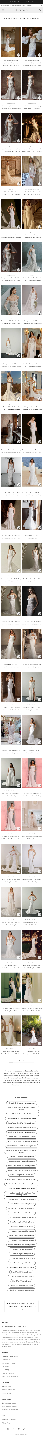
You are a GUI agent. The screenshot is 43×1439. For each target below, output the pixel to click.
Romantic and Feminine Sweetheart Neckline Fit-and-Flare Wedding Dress (11, 236)
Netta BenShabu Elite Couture (11, 60)
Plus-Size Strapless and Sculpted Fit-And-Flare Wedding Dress (32, 236)
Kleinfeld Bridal (5, 5)
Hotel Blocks (23, 5)
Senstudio (32, 275)
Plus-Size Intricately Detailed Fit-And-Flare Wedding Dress (11, 537)
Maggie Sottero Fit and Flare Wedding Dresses (22, 1127)
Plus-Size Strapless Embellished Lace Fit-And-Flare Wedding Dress (11, 967)
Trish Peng (32, 748)
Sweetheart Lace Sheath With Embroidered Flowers (11, 494)
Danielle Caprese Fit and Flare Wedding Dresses (21, 1146)
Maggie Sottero (11, 103)
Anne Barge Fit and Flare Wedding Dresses (22, 1161)
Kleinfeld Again (14, 5)
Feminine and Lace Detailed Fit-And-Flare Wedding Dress (32, 64)
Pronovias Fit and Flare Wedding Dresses (21, 1157)
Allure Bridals (11, 232)
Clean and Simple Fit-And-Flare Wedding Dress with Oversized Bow (11, 408)
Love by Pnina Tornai (32, 833)
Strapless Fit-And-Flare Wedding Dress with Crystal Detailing (11, 365)
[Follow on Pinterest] (13, 1429)
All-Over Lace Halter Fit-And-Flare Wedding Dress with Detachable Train (32, 279)
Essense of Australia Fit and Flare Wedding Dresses (22, 1114)
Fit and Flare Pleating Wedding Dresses (22, 1240)
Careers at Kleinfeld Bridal (10, 1356)
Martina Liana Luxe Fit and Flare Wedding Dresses (21, 1184)
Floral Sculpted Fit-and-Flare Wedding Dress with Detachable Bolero (11, 881)
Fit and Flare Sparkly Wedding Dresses (22, 1276)
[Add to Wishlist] (18, 55)
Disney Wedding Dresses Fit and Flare (21, 1175)
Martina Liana (32, 662)
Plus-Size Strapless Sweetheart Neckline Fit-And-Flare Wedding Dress (11, 150)
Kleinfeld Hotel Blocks (8, 1390)
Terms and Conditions (9, 1419)
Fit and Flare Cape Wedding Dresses (22, 1254)
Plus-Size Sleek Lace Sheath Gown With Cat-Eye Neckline (11, 623)
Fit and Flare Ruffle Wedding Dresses (21, 1285)
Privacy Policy (6, 1423)
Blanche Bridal (11, 447)
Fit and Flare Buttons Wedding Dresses (22, 1213)
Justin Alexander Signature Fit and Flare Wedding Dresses (21, 1151)
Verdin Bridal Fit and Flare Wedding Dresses (21, 1166)
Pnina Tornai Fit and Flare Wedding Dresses (21, 1123)
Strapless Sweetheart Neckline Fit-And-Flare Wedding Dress (11, 279)
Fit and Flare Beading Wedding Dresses (22, 1231)
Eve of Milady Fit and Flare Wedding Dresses (21, 1208)
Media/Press (6, 1360)
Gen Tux (30, 5)
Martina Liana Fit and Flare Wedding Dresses (22, 1137)
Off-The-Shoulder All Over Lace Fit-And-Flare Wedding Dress (11, 193)
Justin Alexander (11, 361)
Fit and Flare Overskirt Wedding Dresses (22, 1267)
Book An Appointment (9, 1403)
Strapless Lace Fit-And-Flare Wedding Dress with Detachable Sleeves (32, 709)
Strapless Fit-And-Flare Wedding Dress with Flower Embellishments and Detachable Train (32, 322)
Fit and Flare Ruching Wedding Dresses (22, 1263)
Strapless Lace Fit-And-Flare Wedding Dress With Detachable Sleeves (11, 1010)
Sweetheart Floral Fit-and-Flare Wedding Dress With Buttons (32, 967)
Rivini (11, 1005)
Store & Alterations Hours (10, 1376)
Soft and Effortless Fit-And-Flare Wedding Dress (32, 752)
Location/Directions (8, 1373)
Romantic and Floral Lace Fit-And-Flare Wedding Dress (11, 64)
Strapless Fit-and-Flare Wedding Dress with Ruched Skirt (32, 408)
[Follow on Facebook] (3, 1429)
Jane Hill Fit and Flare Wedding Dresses (22, 1204)
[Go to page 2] (32, 1060)
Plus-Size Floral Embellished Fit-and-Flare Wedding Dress (11, 795)
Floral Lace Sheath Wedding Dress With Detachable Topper (32, 623)
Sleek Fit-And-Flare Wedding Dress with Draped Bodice (32, 107)
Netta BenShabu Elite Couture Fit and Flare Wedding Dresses (21, 1194)
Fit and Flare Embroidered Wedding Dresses (21, 1245)
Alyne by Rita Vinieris (11, 404)
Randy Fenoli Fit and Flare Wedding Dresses (21, 1132)
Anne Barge (32, 790)
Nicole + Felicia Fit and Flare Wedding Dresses (22, 1141)
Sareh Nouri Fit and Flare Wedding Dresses (22, 1188)
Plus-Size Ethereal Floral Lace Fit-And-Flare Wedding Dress (32, 451)
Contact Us (5, 1366)
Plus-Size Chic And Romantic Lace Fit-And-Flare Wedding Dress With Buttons (32, 795)
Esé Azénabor (11, 748)
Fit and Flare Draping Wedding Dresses (22, 1217)
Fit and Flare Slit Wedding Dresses (21, 1272)
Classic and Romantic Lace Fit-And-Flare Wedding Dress (11, 752)
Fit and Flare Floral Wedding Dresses (21, 1226)
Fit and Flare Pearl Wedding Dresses (22, 1249)
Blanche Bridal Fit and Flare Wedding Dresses (22, 1170)
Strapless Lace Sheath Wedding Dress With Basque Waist (11, 580)
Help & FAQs (6, 1370)
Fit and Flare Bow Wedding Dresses (22, 1258)
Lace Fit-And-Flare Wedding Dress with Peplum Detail (11, 709)
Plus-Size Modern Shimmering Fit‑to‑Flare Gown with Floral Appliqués (11, 451)
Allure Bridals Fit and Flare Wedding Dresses (21, 1103)
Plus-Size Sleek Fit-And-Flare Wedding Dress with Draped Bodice (11, 107)
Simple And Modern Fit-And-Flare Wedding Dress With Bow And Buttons (11, 1053)
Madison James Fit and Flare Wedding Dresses (21, 1179)
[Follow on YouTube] (19, 1429)
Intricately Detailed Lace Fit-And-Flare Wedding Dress (32, 193)
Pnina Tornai (11, 490)
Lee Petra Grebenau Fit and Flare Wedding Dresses (21, 1199)
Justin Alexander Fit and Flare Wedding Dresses (21, 1118)
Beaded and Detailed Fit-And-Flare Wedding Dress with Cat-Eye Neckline (32, 150)
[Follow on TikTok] (24, 1429)
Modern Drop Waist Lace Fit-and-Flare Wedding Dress (11, 924)
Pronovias (11, 189)
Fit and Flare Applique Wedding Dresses (22, 1222)
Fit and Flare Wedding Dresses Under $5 (22, 1290)
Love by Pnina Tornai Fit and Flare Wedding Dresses (21, 1108)
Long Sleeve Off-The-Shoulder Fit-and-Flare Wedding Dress (11, 322)
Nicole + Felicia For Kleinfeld (32, 318)
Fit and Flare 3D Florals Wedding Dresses (21, 1236)
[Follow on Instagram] (8, 1429)
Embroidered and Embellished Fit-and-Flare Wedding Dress (32, 881)
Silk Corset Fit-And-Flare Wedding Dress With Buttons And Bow (32, 1053)
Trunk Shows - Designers (9, 1406)
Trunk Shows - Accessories (10, 1410)
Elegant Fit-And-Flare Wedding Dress (32, 537)
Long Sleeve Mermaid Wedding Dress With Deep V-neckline (32, 494)
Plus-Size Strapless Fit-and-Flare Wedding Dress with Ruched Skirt (32, 365)
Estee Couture (32, 1048)
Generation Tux (6, 1393)
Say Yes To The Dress (8, 1363)
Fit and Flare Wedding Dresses (21, 1281)
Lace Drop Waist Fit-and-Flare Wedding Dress (32, 838)
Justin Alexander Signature (32, 704)
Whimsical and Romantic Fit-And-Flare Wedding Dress (32, 666)
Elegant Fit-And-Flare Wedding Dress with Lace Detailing (11, 666)
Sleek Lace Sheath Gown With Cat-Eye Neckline (32, 580)
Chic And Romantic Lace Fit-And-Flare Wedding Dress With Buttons (11, 838)
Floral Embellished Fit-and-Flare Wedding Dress (32, 924)
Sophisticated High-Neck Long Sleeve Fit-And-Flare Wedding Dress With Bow (32, 1010)
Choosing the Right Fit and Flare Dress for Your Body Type (20, 1306)
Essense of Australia (32, 533)
